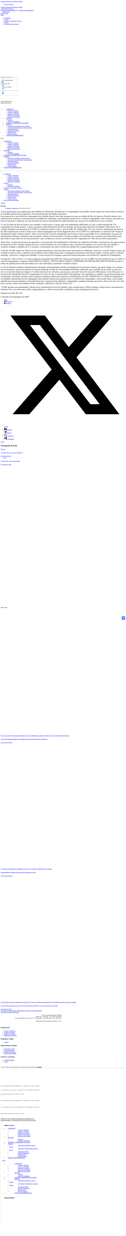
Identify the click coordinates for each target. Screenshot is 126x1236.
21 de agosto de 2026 (6, 742)
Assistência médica (9, 1060)
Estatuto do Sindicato (13, 114)
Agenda (6, 1042)
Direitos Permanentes (13, 131)
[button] (49, 138)
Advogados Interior (13, 129)
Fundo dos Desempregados (14, 135)
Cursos (6, 1061)
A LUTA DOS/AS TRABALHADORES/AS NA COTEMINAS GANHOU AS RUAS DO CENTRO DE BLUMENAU (24, 739)
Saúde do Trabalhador (13, 121)
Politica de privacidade (14, 115)
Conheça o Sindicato (13, 112)
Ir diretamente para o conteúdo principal (11, 1)
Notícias (9, 118)
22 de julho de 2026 (6, 1009)
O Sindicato (10, 109)
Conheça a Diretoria (13, 110)
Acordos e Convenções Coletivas (17, 123)
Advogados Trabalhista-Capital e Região (18, 126)
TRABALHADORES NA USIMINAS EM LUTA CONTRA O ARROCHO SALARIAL (18, 872)
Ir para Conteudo (8, 4)
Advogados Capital (9, 1049)
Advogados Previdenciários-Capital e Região (20, 127)
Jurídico (8, 124)
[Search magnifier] (2, 82)
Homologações (12, 132)
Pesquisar (10, 120)
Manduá (39, 1067)
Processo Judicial (12, 134)
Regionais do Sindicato (14, 117)
